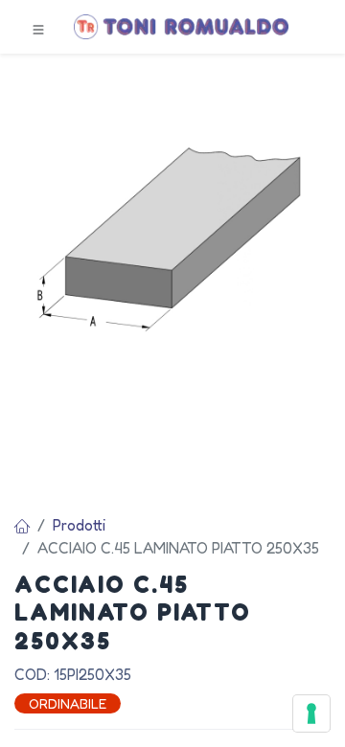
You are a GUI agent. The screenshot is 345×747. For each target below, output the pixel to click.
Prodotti (79, 524)
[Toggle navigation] (38, 27)
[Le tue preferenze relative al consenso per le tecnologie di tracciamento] (311, 713)
